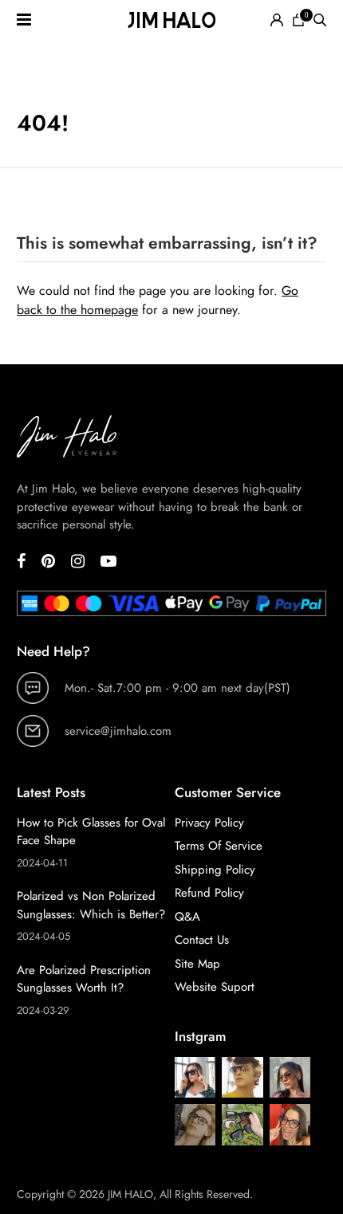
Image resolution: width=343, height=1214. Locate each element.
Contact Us (202, 940)
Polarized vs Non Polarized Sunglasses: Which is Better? (91, 905)
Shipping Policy (215, 869)
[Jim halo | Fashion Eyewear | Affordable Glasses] (171, 20)
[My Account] (276, 20)
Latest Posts (51, 792)
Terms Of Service (218, 846)
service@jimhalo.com (118, 731)
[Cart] (298, 20)
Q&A (187, 916)
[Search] (319, 20)
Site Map (197, 963)
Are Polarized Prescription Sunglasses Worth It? (84, 979)
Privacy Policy (209, 822)
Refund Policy (209, 893)
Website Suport (214, 987)
